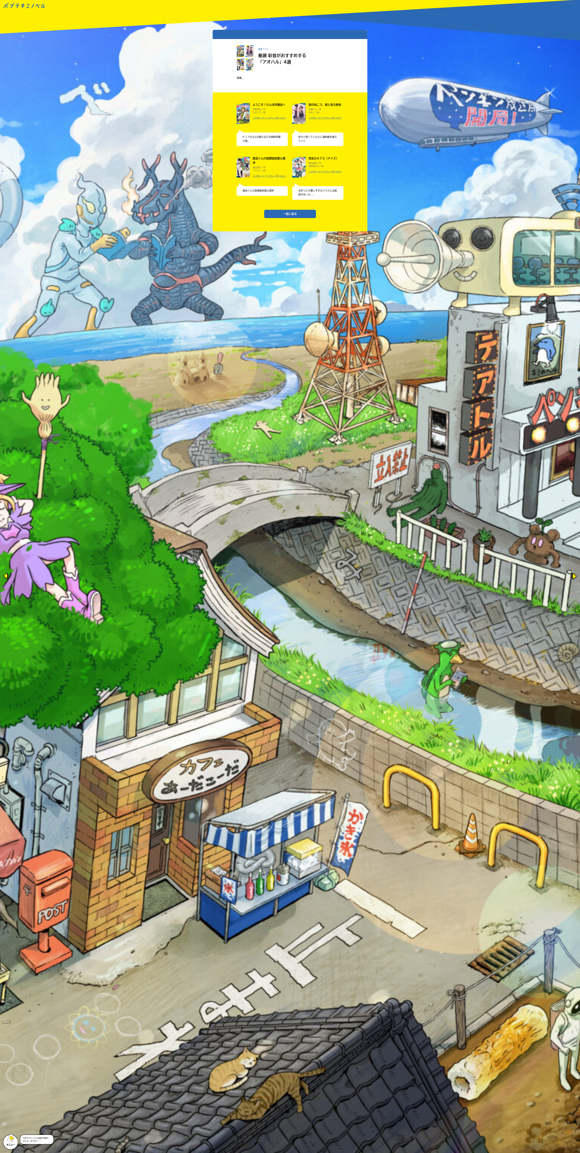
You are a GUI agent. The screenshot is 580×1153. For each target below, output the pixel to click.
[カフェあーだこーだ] (165, 737)
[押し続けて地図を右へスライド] (574, 576)
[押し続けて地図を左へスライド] (5, 576)
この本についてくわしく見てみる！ (270, 118)
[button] (11, 1140)
